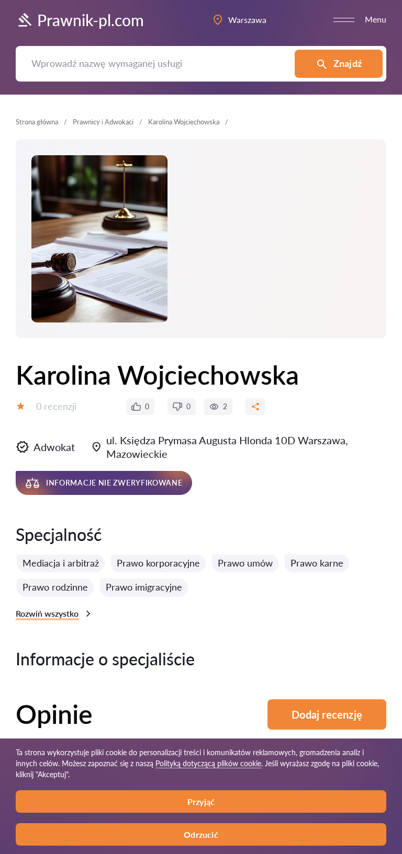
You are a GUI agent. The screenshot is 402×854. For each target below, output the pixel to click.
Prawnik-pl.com (90, 19)
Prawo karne (317, 563)
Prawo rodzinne (55, 587)
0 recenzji (56, 406)
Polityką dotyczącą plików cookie (208, 763)
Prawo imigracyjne (144, 587)
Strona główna (37, 122)
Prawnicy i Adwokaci (103, 122)
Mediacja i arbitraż (61, 563)
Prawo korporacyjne (158, 563)
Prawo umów (245, 563)
